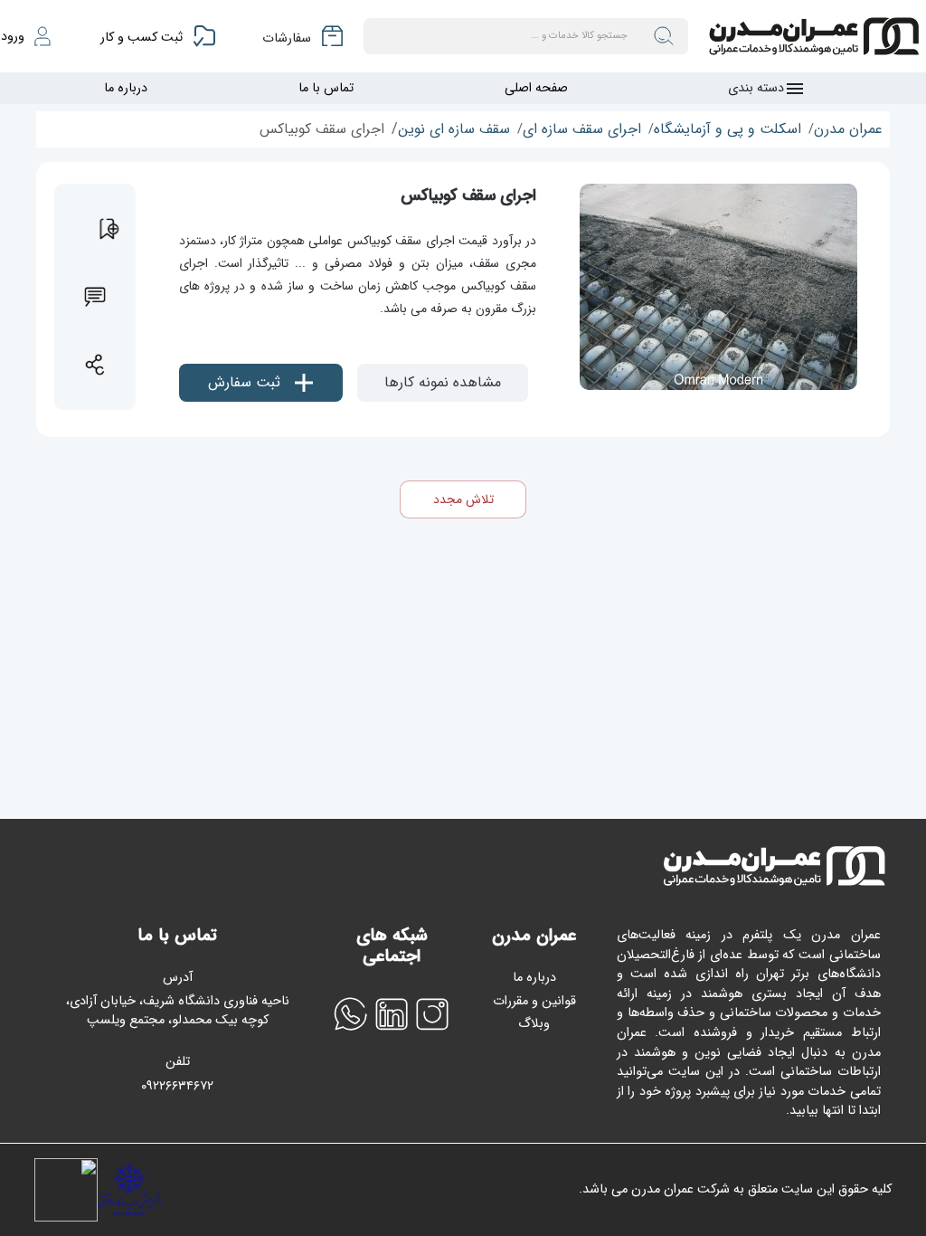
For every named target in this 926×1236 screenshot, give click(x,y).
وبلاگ (534, 1023)
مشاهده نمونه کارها (442, 382)
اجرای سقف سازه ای (582, 129)
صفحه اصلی (536, 88)
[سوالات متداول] (95, 296)
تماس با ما (326, 88)
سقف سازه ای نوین (454, 129)
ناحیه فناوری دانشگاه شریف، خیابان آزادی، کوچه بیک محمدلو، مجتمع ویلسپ (177, 1011)
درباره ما (125, 88)
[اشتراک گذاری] (95, 364)
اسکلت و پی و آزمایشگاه (727, 129)
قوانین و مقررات (534, 1001)
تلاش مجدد (463, 499)
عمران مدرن (848, 129)
